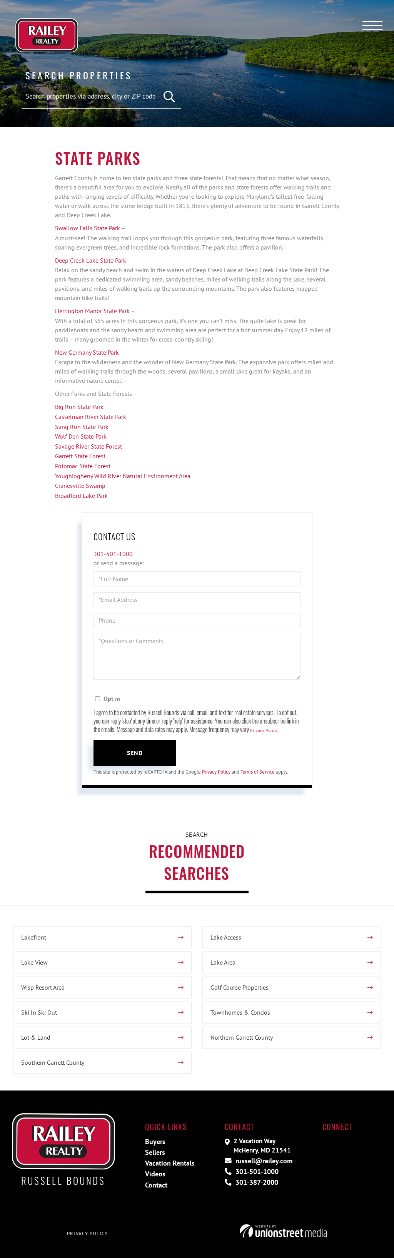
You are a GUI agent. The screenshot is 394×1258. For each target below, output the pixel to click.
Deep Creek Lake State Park (90, 260)
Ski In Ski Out (39, 1012)
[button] (169, 97)
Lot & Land (35, 1037)
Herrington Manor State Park (92, 311)
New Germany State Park (87, 352)
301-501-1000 (113, 554)
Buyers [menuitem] (155, 1141)
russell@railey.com (263, 1160)
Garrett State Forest (80, 456)
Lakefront (33, 937)
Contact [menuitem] (156, 1185)
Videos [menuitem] (155, 1173)
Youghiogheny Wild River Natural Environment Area (123, 476)
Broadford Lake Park (82, 495)
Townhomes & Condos (240, 1012)
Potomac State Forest (83, 466)
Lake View (34, 962)
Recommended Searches (197, 861)
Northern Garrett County (241, 1037)
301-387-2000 (256, 1182)
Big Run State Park (79, 406)
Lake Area (222, 962)
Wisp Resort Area (43, 987)
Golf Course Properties (239, 987)
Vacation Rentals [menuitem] (170, 1163)
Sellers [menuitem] (155, 1152)
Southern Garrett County (52, 1062)
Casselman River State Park (90, 416)
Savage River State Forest (88, 446)
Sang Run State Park (82, 427)
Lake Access (225, 937)
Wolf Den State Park (81, 436)
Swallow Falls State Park (87, 228)
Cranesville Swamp (81, 485)
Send (135, 753)
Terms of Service (257, 772)
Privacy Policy (263, 730)
